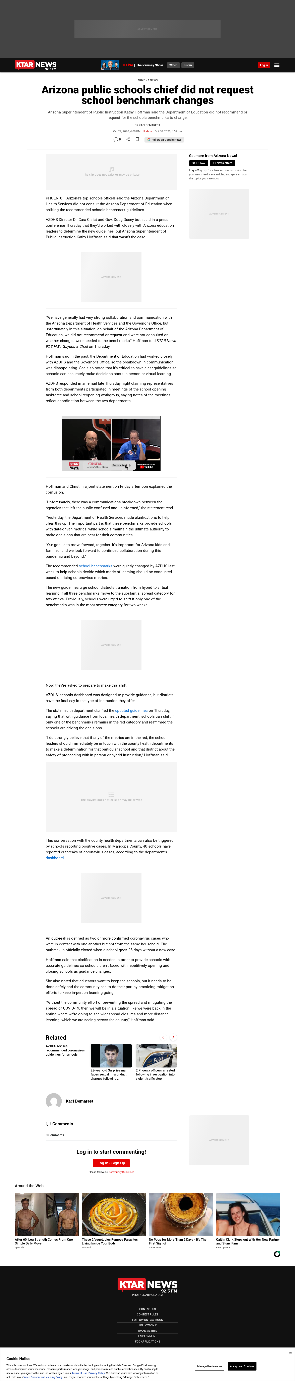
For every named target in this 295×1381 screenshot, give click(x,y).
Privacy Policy (96, 1373)
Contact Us (147, 1309)
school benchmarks (95, 566)
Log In (264, 65)
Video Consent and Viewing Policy (43, 1376)
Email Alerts (147, 1330)
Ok (290, 1352)
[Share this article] (127, 139)
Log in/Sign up (198, 170)
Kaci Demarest (79, 1101)
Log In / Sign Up (111, 1163)
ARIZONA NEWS (147, 80)
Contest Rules (147, 1314)
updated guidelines (131, 710)
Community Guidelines (121, 1172)
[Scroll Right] (173, 1037)
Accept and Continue (242, 1366)
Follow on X (147, 1325)
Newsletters (224, 163)
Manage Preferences (209, 1366)
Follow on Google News (166, 139)
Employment (147, 1336)
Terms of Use (79, 1373)
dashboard (55, 858)
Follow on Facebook (147, 1319)
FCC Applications (147, 1341)
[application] (111, 443)
